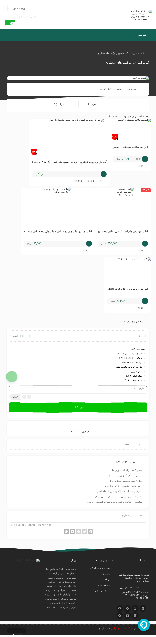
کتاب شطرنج (138, 53)
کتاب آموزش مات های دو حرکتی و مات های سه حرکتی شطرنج (58, 231)
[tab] (93, 104)
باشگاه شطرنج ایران (122, 628)
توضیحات (91, 104)
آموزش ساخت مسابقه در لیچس (130, 146)
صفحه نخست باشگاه (100, 568)
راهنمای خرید (104, 573)
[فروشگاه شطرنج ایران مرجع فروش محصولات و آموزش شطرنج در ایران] (140, 15)
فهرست (142, 34)
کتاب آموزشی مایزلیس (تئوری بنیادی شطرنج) (123, 231)
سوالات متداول (103, 585)
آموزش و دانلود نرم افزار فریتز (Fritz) (127, 288)
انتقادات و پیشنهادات (100, 590)
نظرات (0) (60, 104)
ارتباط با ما (105, 579)
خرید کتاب (78, 407)
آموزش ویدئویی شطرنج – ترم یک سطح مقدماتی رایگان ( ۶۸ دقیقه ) (69, 161)
